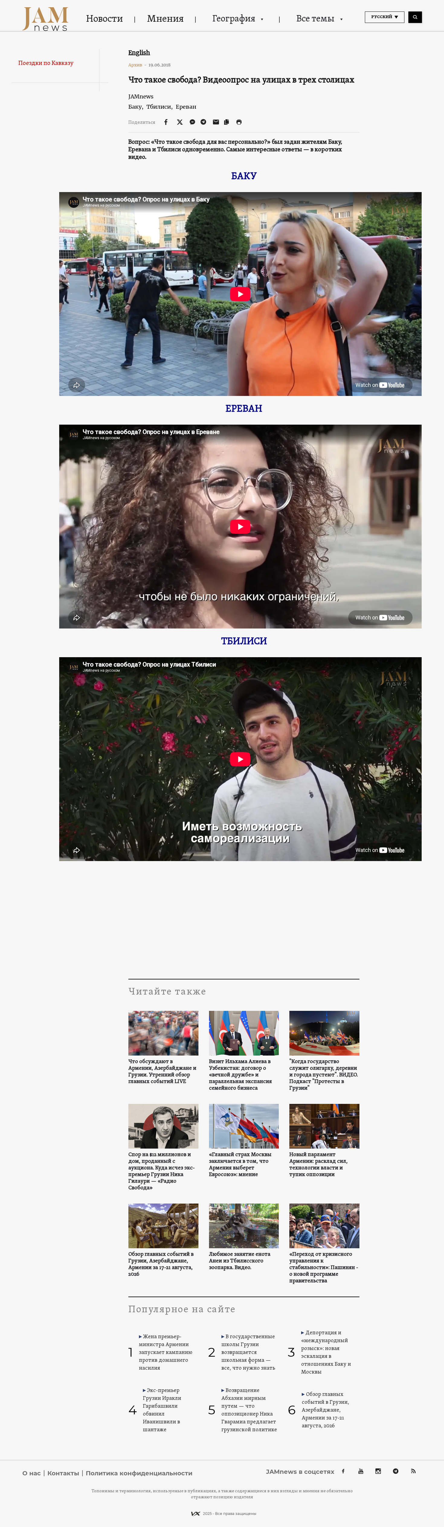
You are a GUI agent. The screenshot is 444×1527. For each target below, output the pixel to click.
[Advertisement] (243, 918)
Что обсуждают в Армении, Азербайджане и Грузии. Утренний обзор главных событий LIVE (162, 1072)
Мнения (165, 19)
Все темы (315, 19)
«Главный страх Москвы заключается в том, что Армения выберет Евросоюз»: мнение (240, 1165)
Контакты (63, 1473)
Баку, (135, 106)
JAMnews (140, 96)
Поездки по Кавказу (45, 63)
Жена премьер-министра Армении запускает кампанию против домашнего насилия (165, 1352)
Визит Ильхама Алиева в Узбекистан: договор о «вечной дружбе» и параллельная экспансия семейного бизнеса (240, 1075)
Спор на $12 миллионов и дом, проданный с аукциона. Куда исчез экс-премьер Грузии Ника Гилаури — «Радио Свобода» (161, 1171)
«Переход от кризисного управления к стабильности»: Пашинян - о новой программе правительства (323, 1267)
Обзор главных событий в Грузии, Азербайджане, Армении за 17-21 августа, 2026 (161, 1264)
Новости (104, 19)
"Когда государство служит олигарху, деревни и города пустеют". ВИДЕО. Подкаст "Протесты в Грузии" (323, 1075)
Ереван (186, 106)
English (139, 52)
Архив (137, 65)
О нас (31, 1473)
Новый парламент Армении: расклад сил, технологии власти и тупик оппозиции (318, 1165)
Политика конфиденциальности (139, 1473)
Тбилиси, (159, 106)
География (233, 19)
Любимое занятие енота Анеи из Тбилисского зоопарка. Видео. (239, 1261)
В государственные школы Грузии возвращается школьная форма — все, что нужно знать (248, 1352)
